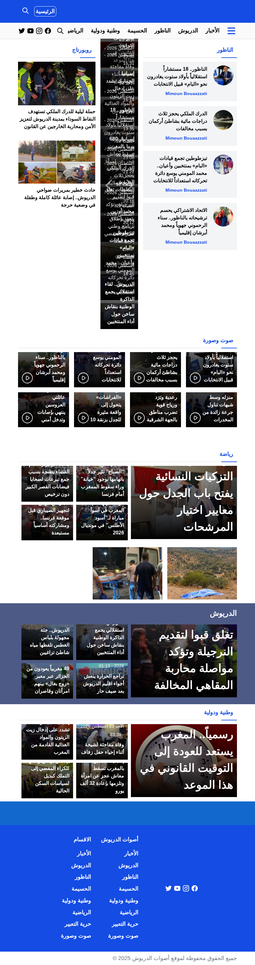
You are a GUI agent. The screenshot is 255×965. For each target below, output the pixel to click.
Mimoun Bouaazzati (186, 93)
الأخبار (213, 30)
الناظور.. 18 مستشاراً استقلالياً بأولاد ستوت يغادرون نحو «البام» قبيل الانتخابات (177, 76)
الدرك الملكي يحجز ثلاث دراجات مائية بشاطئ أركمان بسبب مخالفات (178, 121)
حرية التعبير (125, 924)
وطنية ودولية (105, 30)
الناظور (163, 30)
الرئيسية (45, 11)
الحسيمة (137, 30)
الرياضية (74, 30)
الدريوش (188, 30)
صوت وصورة (123, 936)
